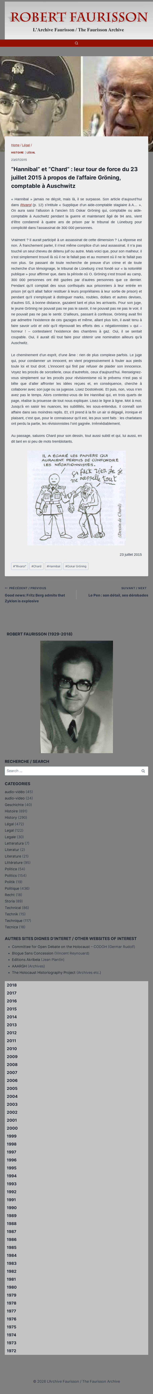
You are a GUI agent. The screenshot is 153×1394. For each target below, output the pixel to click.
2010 (12, 1048)
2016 (12, 1001)
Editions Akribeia (26, 959)
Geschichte (14, 805)
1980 (12, 1287)
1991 (11, 1199)
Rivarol (25, 205)
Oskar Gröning (75, 566)
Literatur (12, 850)
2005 (12, 1088)
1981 (11, 1279)
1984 (12, 1255)
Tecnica (11, 927)
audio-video (15, 798)
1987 (11, 1231)
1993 (12, 1184)
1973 (11, 1343)
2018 (12, 985)
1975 (11, 1327)
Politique (12, 888)
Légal (31, 152)
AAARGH (19, 966)
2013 (12, 1024)
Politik (10, 882)
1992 (12, 1191)
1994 (12, 1176)
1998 (12, 1144)
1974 (11, 1335)
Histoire (17, 152)
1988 (12, 1223)
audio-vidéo (15, 792)
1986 (12, 1239)
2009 (12, 1056)
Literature (13, 856)
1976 (11, 1319)
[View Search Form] (76, 43)
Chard (36, 566)
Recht (10, 895)
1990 (12, 1207)
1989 (12, 1215)
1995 (12, 1168)
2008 (12, 1064)
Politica (11, 869)
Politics (11, 875)
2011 (11, 1040)
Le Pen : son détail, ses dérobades (118, 592)
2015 (12, 1009)
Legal (9, 830)
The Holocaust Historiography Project (44, 972)
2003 (12, 1104)
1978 (11, 1303)
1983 (12, 1263)
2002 (12, 1112)
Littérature (14, 862)
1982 (12, 1271)
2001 (12, 1120)
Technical (13, 908)
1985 (12, 1247)
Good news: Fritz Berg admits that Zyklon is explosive (35, 594)
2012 (12, 1032)
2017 (12, 993)
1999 (12, 1136)
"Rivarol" (19, 566)
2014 (12, 1017)
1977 (11, 1311)
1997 (11, 1152)
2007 (12, 1072)
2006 (12, 1080)
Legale (10, 837)
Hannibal (53, 566)
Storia (10, 901)
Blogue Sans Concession (32, 953)
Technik (11, 914)
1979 (11, 1295)
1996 (12, 1160)
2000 (12, 1128)
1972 (11, 1350)
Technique (13, 921)
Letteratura (14, 843)
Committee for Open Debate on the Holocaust (51, 947)
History (11, 817)
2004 (12, 1096)
